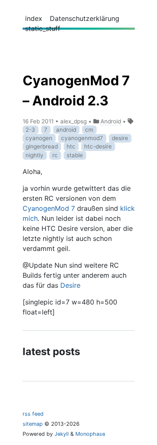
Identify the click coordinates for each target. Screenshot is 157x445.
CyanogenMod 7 (49, 208)
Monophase (90, 434)
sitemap (33, 424)
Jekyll (61, 434)
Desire (70, 285)
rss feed (33, 414)
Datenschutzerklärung (84, 18)
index (33, 18)
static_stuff (42, 28)
